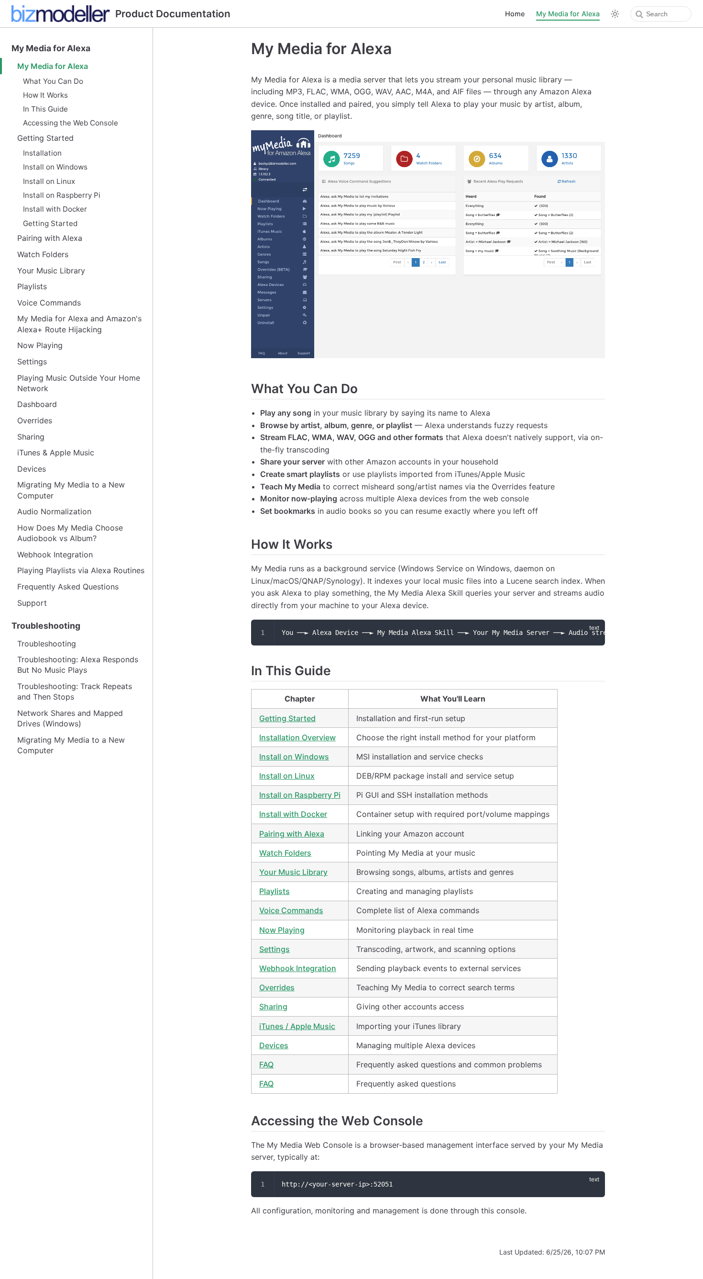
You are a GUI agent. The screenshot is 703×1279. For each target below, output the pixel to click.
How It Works (45, 95)
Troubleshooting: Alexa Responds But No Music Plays (77, 665)
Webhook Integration (55, 554)
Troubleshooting (45, 626)
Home (515, 14)
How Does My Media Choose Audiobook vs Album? (70, 533)
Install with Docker (55, 209)
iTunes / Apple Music (297, 1026)
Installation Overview (297, 737)
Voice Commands (49, 302)
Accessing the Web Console (70, 122)
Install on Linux (49, 181)
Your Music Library (51, 270)
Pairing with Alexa (49, 238)
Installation (42, 153)
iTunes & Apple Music (55, 452)
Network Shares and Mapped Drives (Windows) (70, 718)
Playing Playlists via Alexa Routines (80, 570)
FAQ (266, 1064)
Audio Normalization (54, 511)
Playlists (32, 286)
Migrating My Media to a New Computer (71, 490)
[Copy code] (592, 632)
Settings (32, 361)
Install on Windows (55, 166)
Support (32, 603)
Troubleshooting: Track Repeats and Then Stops (74, 691)
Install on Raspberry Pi (61, 195)
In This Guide (45, 108)
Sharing (30, 436)
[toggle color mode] (615, 14)
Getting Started (45, 138)
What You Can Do (53, 81)
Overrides (34, 420)
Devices (31, 469)
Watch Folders (42, 254)
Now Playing (40, 345)
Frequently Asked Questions (68, 586)
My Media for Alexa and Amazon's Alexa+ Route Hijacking (79, 324)
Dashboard (37, 404)
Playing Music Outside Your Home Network (78, 383)
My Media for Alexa (568, 14)
